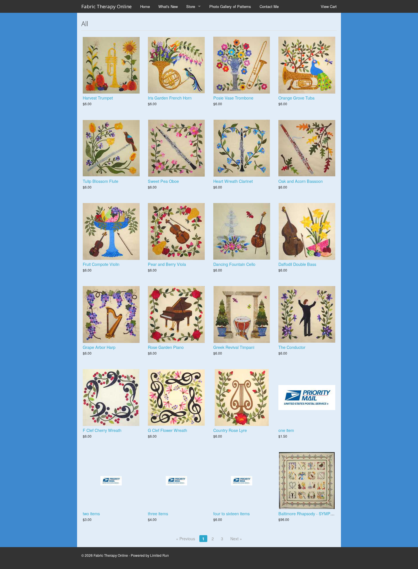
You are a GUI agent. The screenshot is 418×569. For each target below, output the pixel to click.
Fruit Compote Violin (101, 264)
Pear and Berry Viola (167, 264)
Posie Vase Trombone (233, 98)
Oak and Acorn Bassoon (300, 181)
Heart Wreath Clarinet (233, 181)
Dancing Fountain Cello (234, 264)
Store (190, 6)
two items (91, 513)
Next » (236, 538)
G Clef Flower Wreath (167, 430)
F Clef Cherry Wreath (102, 430)
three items (158, 513)
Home (145, 6)
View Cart (329, 6)
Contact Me (269, 6)
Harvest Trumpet (98, 98)
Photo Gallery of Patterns (230, 6)
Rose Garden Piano (166, 347)
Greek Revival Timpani (233, 347)
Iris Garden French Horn (170, 98)
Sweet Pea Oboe (163, 181)
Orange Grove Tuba (296, 98)
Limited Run (159, 555)
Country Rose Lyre (230, 430)
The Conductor (291, 347)
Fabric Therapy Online (106, 6)
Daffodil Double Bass (297, 264)
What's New (168, 6)
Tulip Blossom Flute (100, 181)
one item (286, 430)
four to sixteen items (231, 513)
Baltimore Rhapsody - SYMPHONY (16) (314, 513)
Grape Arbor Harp (99, 347)
